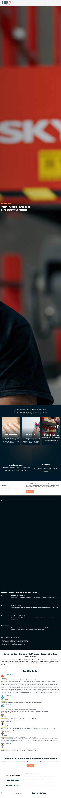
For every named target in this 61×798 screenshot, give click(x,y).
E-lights (46, 464)
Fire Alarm (31, 434)
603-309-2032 (13, 780)
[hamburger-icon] (46, 3)
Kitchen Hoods (16, 465)
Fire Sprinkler (11, 434)
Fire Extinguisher (51, 435)
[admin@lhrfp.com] (13, 783)
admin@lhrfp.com (12, 785)
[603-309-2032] (13, 778)
